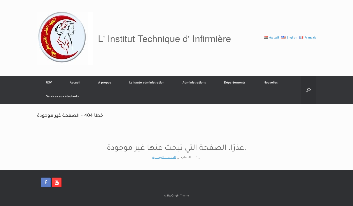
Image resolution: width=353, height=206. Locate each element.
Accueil (75, 83)
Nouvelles (271, 83)
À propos (104, 83)
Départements (234, 83)
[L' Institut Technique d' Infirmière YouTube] (57, 182)
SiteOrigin (172, 196)
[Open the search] (308, 90)
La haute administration (146, 83)
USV (49, 83)
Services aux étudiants (62, 96)
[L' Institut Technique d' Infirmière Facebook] (46, 182)
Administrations (194, 83)
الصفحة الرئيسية (164, 157)
